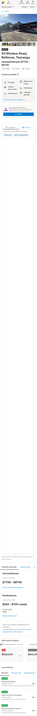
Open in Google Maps (21, 135)
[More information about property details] (18, 74)
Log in (33, 3)
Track (20, 114)
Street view (8, 135)
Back (7, 11)
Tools (32, 7)
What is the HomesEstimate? (12, 587)
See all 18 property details (13, 100)
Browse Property (7, 7)
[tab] (11, 127)
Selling (24, 7)
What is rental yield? (9, 616)
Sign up (28, 3)
